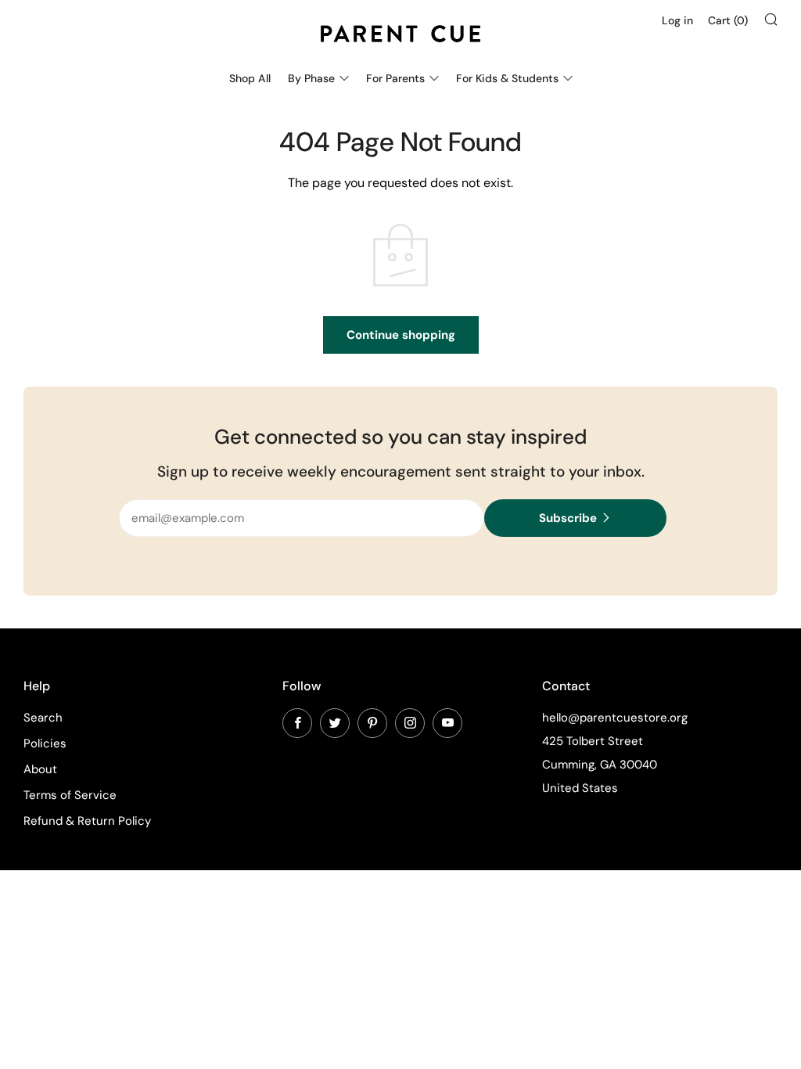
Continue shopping (401, 335)
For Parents (395, 78)
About (40, 769)
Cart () (728, 20)
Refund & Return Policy (87, 821)
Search (43, 717)
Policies (44, 743)
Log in (677, 20)
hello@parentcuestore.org (615, 717)
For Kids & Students (507, 78)
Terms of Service (70, 795)
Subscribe (568, 518)
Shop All (250, 78)
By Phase (311, 78)
